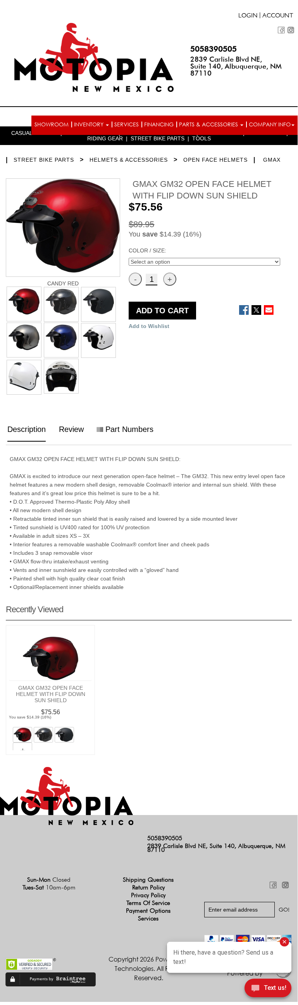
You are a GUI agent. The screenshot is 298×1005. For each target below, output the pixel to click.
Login (248, 16)
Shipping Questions (148, 879)
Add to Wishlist (149, 326)
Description (26, 429)
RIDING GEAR (105, 138)
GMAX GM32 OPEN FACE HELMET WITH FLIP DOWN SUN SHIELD (50, 694)
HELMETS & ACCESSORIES (129, 160)
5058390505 (213, 49)
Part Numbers (128, 429)
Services (126, 124)
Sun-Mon (49, 879)
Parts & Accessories (209, 124)
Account (277, 16)
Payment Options (148, 910)
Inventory (89, 124)
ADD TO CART (162, 310)
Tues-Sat (49, 887)
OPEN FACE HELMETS (215, 160)
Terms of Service (148, 903)
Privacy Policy (148, 895)
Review (71, 429)
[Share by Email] (269, 310)
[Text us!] (268, 988)
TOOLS (201, 138)
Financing (159, 124)
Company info (270, 124)
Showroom (51, 124)
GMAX (272, 160)
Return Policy (148, 887)
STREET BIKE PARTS (157, 138)
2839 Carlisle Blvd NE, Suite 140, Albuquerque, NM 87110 (236, 66)
